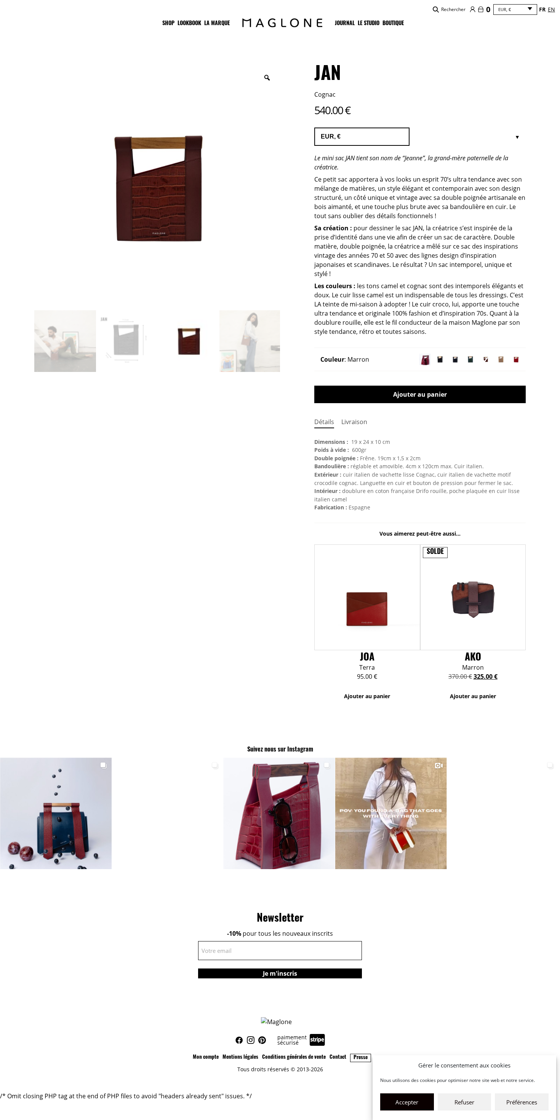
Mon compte (206, 1057)
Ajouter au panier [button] (367, 696)
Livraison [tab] (354, 422)
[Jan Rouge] (516, 359)
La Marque (217, 24)
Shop (168, 24)
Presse (361, 1057)
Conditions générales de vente (294, 1057)
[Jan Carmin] (424, 359)
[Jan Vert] (470, 359)
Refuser (464, 1102)
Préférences (521, 1102)
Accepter (406, 1102)
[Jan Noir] (440, 359)
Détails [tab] (324, 422)
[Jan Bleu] (455, 359)
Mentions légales (240, 1057)
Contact (338, 1057)
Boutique (393, 24)
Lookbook (189, 24)
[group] (56, 813)
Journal (345, 24)
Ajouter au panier (420, 394)
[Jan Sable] (501, 359)
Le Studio (368, 24)
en (551, 9)
